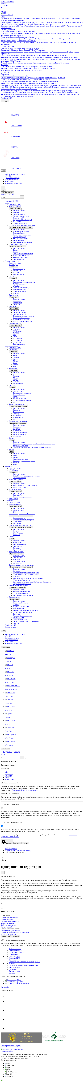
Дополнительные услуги (40, 18)
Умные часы (11, 52)
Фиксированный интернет (10, 91)
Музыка (20, 31)
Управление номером (8, 83)
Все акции (65, 63)
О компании (5, 5)
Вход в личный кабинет (28, 91)
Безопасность (5, 39)
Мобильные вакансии (8, 35)
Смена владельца (41, 83)
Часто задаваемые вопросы (17, 94)
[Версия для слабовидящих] (2, 9)
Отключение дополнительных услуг (26, 574)
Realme (38, 48)
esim (6, 772)
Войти (3, 190)
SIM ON (29, 92)
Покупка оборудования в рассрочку (25, 610)
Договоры (31, 94)
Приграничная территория (43, 24)
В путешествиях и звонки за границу (14, 22)
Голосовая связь (18, 76)
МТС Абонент (27, 42)
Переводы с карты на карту (33, 70)
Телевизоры (5, 50)
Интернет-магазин (7, 46)
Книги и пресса (29, 31)
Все (42, 48)
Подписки (29, 85)
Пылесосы (24, 55)
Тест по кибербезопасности (26, 41)
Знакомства (14, 37)
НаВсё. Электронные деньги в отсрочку (24, 66)
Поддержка (5, 74)
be (1, 7)
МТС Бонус (5, 20)
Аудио (49, 52)
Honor (33, 48)
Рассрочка (41, 81)
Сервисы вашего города (58, 33)
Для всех (9, 63)
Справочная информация (28, 89)
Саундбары (74, 57)
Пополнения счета (21, 81)
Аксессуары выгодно (25, 63)
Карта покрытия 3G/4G (58, 26)
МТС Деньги (50, 42)
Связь (3, 17)
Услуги (22, 26)
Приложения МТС (7, 42)
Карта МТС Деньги (7, 68)
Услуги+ (58, 63)
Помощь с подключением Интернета (14, 78)
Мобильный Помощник (51, 87)
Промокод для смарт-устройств (44, 63)
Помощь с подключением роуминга (13, 79)
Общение (30, 37)
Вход (3, 170)
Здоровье (46, 33)
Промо (15, 63)
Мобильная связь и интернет (15, 174)
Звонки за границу (19, 237)
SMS (26, 76)
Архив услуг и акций (74, 26)
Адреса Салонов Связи (41, 92)
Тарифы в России (51, 22)
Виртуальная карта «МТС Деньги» (27, 68)
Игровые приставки (50, 57)
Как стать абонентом (19, 92)
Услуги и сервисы (7, 70)
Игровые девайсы (63, 57)
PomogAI (19, 35)
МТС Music (69, 42)
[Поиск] (22, 197)
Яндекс (26, 50)
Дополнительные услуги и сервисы (13, 85)
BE (2, 755)
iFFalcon (32, 50)
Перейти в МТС (54, 18)
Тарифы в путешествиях (35, 22)
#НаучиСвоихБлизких (8, 41)
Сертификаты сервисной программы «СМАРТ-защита (32, 447)
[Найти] (22, 757)
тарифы (7, 777)
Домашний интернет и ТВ (10, 26)
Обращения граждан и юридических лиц (23, 965)
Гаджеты (4, 52)
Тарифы (16, 18)
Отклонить (17, 843)
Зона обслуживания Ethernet (40, 26)
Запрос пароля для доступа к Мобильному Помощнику (32, 582)
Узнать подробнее (7, 1051)
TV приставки (40, 50)
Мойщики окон (33, 55)
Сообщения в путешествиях (10, 930)
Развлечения (5, 37)
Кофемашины (59, 55)
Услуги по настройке (55, 59)
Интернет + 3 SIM (7, 15)
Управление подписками (13, 183)
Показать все (6, 936)
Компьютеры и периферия (10, 57)
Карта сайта (5, 987)
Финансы (4, 65)
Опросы (30, 96)
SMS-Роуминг (37, 79)
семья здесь (9, 774)
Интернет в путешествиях (66, 22)
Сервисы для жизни (8, 30)
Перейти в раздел (15, 205)
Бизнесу (3, 3)
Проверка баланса (51, 81)
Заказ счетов (32, 81)
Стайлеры (42, 55)
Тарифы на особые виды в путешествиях (15, 932)
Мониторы (38, 57)
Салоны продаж (10, 627)
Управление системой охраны (47, 39)
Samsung (17, 48)
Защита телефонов (17, 39)
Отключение (52, 78)
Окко (44, 42)
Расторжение (52, 83)
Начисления (10, 81)
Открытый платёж (45, 66)
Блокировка (30, 83)
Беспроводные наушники (25, 52)
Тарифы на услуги (73, 33)
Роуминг (29, 79)
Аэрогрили (50, 55)
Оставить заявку (6, 28)
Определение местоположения (18, 33)
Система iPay (18, 70)
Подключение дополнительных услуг (47, 85)
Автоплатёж (5, 72)
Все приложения (19, 344)
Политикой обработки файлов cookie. (25, 790)
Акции (27, 26)
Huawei (22, 48)
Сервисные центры (72, 94)
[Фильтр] (3, 872)
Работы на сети (59, 94)
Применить (15, 936)
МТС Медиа (5, 31)
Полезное (4, 33)
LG (11, 50)
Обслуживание (6, 92)
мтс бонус (8, 776)
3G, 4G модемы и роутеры (22, 400)
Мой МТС (17, 42)
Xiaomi (28, 48)
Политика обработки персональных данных (24, 962)
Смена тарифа (21, 83)
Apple (12, 48)
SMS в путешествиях (14, 24)
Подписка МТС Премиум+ (70, 18)
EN (4, 755)
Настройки (61, 78)
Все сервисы (6, 647)
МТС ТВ (35, 42)
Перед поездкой (27, 24)
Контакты (12, 963)
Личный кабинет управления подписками (27, 87)
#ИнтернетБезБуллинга (67, 39)
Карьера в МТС (14, 958)
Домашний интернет (12, 178)
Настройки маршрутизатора (62, 91)
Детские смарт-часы (59, 52)
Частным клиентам (7, 2)
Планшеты (23, 57)
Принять (25, 843)
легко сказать (9, 779)
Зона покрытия (54, 92)
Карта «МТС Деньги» (47, 68)
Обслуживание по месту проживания (14, 96)
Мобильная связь (7, 18)
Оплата (3, 81)
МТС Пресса (60, 42)
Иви (40, 42)
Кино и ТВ (14, 31)
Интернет (46, 79)
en (3, 7)
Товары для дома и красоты (10, 55)
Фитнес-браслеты (41, 52)
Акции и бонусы (25, 18)
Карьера (3, 11)
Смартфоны (5, 48)
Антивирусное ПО (30, 39)
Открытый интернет (16, 20)
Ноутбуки (31, 57)
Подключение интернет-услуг (37, 78)
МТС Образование (36, 33)
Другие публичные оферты (44, 94)
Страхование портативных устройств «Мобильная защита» (27, 59)
